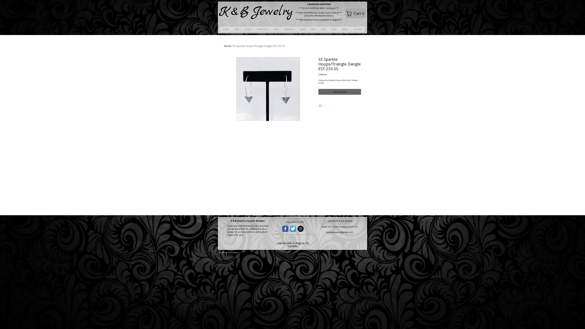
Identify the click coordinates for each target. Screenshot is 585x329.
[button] (356, 13)
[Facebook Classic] (285, 229)
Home (227, 46)
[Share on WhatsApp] (320, 106)
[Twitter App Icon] (293, 229)
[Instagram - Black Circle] (301, 229)
